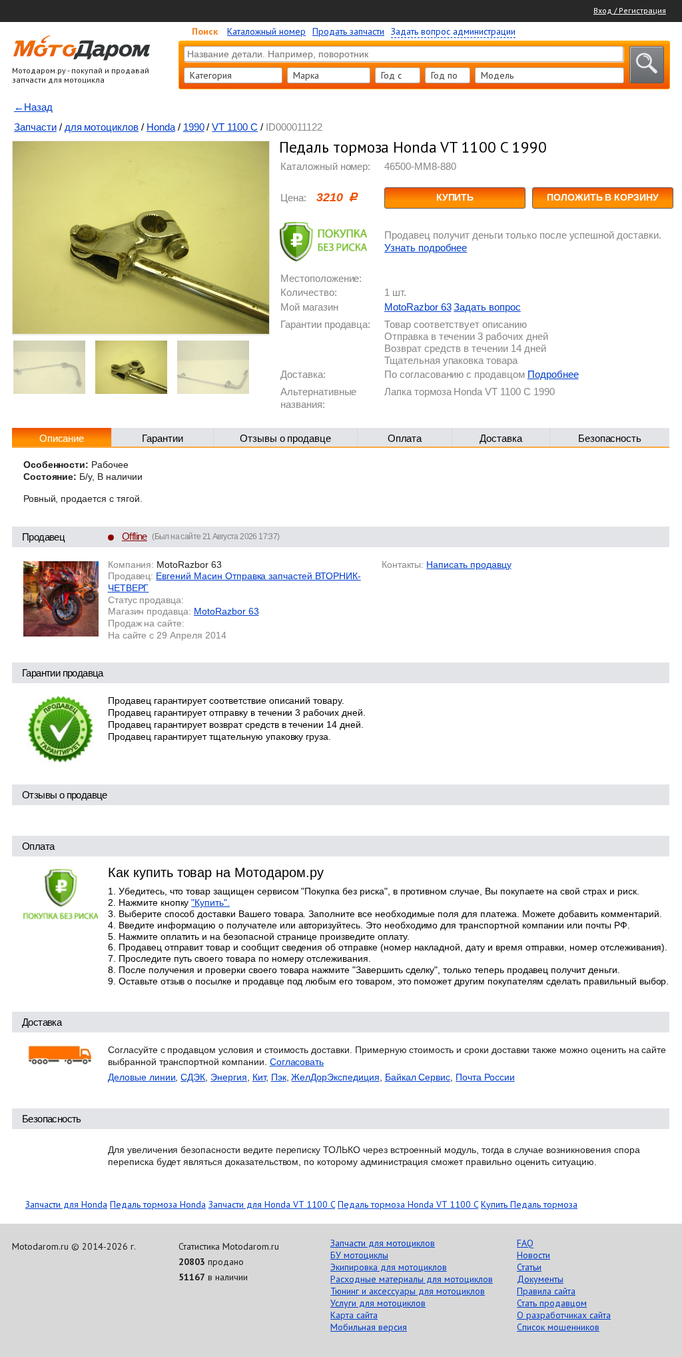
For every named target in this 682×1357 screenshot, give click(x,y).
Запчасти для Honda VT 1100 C (271, 1204)
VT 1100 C (235, 127)
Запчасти (35, 127)
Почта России (485, 1077)
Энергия (228, 1077)
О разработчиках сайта (564, 1315)
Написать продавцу (468, 564)
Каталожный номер (266, 31)
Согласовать (297, 1061)
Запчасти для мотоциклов (382, 1243)
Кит (259, 1077)
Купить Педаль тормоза (529, 1204)
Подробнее (553, 374)
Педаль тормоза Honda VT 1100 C (408, 1204)
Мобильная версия (368, 1327)
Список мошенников (558, 1327)
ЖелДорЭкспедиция (335, 1077)
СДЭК (192, 1077)
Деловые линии (141, 1077)
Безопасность (610, 438)
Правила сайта (546, 1291)
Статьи (529, 1267)
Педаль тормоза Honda (158, 1204)
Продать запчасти (348, 31)
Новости (533, 1255)
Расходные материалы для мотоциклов (411, 1279)
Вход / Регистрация (629, 10)
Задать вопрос (487, 307)
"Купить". (210, 902)
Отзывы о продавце (285, 438)
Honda (161, 127)
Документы (540, 1279)
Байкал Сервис (417, 1077)
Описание (62, 438)
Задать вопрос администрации (453, 31)
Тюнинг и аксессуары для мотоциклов (407, 1291)
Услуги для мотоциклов (378, 1303)
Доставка (501, 438)
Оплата (405, 438)
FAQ (525, 1243)
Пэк (278, 1077)
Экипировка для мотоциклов (388, 1267)
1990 (193, 127)
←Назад (33, 107)
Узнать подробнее (425, 247)
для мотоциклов (102, 127)
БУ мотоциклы (359, 1255)
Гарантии (162, 438)
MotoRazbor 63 (417, 307)
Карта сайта (354, 1315)
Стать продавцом (552, 1303)
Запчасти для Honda (66, 1204)
